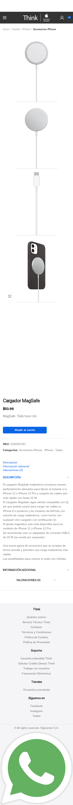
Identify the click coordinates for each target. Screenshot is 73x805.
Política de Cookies (36, 637)
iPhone (26, 29)
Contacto (36, 627)
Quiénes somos (36, 617)
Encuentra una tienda (36, 689)
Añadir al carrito (25, 430)
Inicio (6, 29)
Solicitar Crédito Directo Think (36, 663)
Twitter (37, 715)
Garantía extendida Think (36, 658)
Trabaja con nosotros (36, 668)
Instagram (36, 711)
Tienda (15, 29)
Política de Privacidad (36, 642)
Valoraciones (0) (13, 470)
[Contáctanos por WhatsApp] (36, 768)
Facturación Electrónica (36, 673)
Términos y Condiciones (36, 632)
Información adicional (16, 466)
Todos (59, 450)
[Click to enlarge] (10, 296)
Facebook (36, 706)
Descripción (10, 462)
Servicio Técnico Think (36, 622)
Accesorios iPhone (44, 29)
